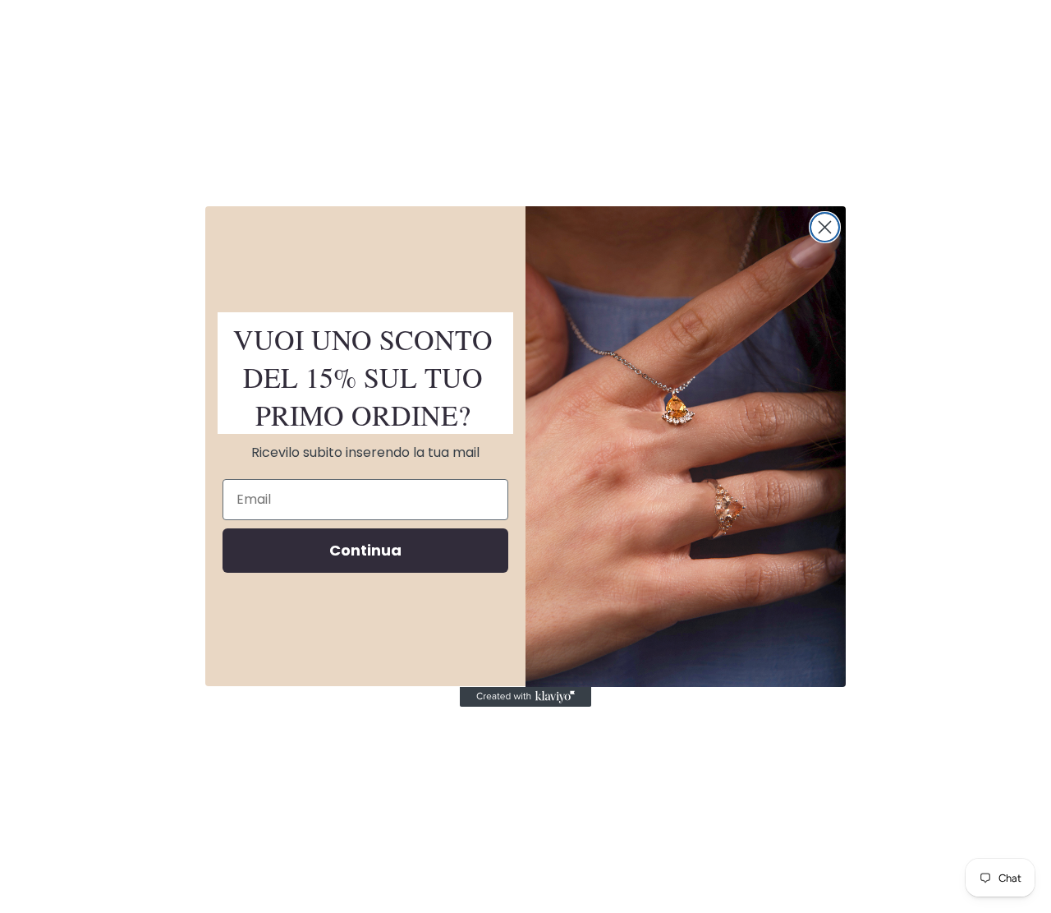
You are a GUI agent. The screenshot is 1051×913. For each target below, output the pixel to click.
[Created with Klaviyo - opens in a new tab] (525, 697)
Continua (365, 550)
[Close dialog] (824, 227)
